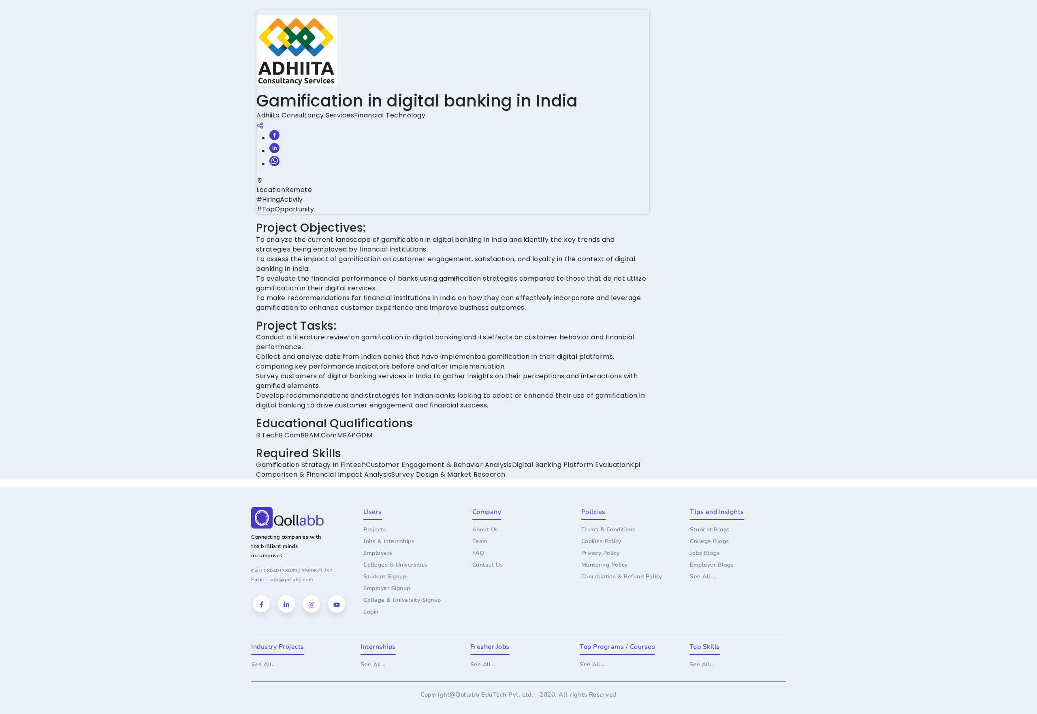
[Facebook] (261, 604)
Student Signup (384, 576)
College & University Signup (402, 600)
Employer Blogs (712, 565)
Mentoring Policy (604, 565)
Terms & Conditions (608, 529)
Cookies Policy (601, 541)
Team (480, 541)
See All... (263, 664)
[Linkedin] (286, 604)
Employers (378, 553)
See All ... (703, 576)
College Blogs (709, 541)
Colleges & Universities (395, 565)
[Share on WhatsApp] (274, 161)
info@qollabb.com (291, 579)
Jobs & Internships (388, 541)
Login (371, 612)
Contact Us (487, 565)
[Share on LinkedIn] (274, 148)
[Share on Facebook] (274, 135)
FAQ (478, 553)
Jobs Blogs (705, 553)
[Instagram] (311, 604)
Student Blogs (710, 529)
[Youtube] (336, 604)
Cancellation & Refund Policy (621, 576)
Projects (374, 529)
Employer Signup (386, 588)
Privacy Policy (600, 553)
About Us (485, 529)
